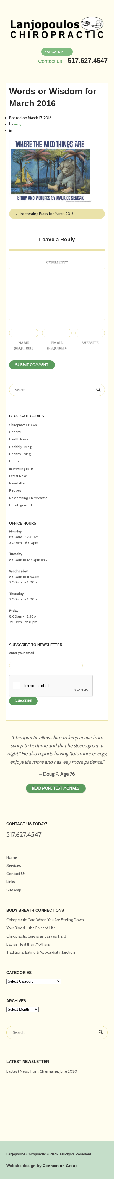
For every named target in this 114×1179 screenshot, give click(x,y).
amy (18, 124)
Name (23, 345)
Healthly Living (20, 447)
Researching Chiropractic (28, 498)
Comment (57, 262)
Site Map (13, 889)
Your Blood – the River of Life (31, 927)
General (15, 432)
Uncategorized (20, 505)
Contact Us (16, 873)
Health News (18, 439)
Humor (14, 461)
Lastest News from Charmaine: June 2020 (41, 1071)
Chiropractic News (23, 425)
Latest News (18, 476)
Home (11, 857)
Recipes (15, 490)
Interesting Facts (21, 469)
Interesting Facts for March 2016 (44, 213)
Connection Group (60, 1165)
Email (57, 345)
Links (10, 881)
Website (90, 343)
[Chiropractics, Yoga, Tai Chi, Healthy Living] (57, 24)
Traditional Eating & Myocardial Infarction (40, 952)
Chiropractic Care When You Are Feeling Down (45, 919)
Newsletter (17, 483)
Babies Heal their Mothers (28, 944)
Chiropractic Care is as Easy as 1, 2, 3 (36, 936)
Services (13, 865)
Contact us (50, 61)
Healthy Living (20, 454)
